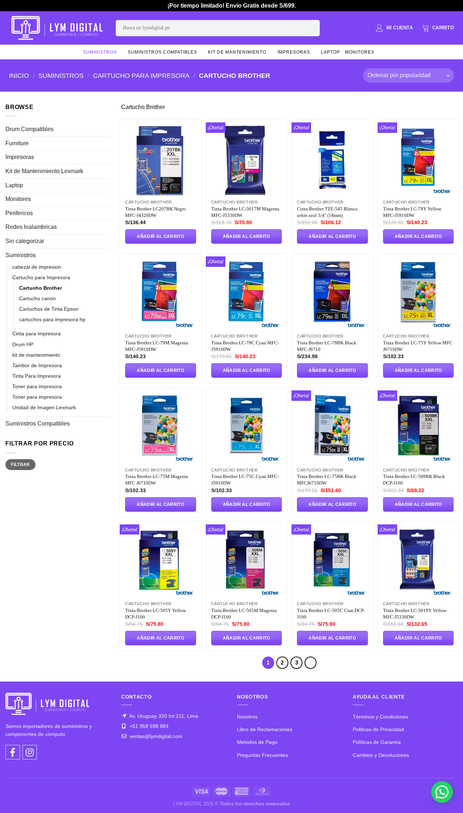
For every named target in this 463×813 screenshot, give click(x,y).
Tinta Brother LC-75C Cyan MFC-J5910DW (245, 480)
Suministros (100, 52)
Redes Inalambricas (31, 227)
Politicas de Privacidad (378, 729)
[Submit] (326, 28)
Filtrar (20, 464)
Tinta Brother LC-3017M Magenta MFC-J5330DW (245, 212)
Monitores (359, 52)
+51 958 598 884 (148, 726)
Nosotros (247, 717)
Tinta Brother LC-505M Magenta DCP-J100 (244, 614)
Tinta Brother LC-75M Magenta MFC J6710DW (156, 480)
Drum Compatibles (29, 129)
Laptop (330, 52)
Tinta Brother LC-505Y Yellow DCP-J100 (155, 614)
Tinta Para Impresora (36, 376)
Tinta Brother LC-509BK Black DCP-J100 (414, 480)
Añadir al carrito (160, 236)
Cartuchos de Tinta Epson (48, 309)
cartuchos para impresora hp (52, 319)
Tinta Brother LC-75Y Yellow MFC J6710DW (418, 346)
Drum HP (22, 344)
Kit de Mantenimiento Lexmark (44, 171)
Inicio (19, 75)
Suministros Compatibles (162, 52)
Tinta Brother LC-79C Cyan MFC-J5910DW (245, 346)
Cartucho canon (37, 298)
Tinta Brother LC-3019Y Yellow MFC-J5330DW (414, 614)
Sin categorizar (24, 241)
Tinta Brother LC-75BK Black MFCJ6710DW (326, 480)
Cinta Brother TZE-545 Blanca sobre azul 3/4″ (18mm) (327, 212)
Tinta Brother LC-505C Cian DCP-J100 (331, 614)
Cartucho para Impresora (141, 75)
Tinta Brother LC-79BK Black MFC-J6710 (326, 346)
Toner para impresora (37, 386)
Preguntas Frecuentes (262, 755)
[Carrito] (438, 27)
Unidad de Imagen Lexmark (44, 407)
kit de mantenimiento (237, 52)
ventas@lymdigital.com (155, 736)
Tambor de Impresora (37, 365)
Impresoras (293, 52)
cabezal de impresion (36, 267)
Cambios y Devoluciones (381, 755)
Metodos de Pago (257, 742)
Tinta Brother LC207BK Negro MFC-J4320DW (155, 212)
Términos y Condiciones (380, 717)
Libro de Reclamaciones (264, 729)
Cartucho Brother (40, 288)
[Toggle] (107, 129)
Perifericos (19, 213)
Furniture (17, 143)
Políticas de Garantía (377, 742)
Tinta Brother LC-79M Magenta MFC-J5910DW (156, 346)
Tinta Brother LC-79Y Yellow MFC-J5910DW (412, 212)
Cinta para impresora (36, 333)
